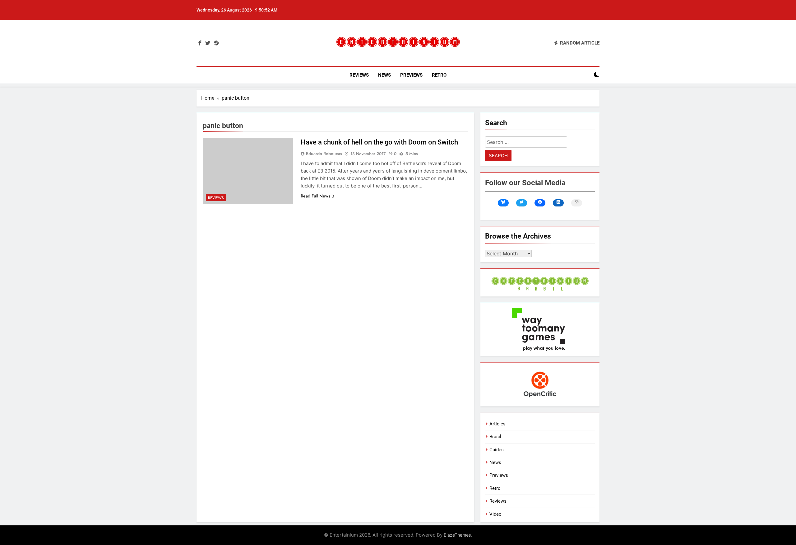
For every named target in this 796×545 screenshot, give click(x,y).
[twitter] (207, 43)
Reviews (359, 75)
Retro (439, 75)
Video (495, 514)
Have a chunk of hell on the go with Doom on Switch (379, 142)
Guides (496, 450)
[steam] (216, 43)
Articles (497, 424)
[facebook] (200, 43)
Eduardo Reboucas (324, 153)
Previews (411, 75)
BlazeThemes (457, 535)
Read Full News (315, 196)
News (384, 75)
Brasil (495, 436)
